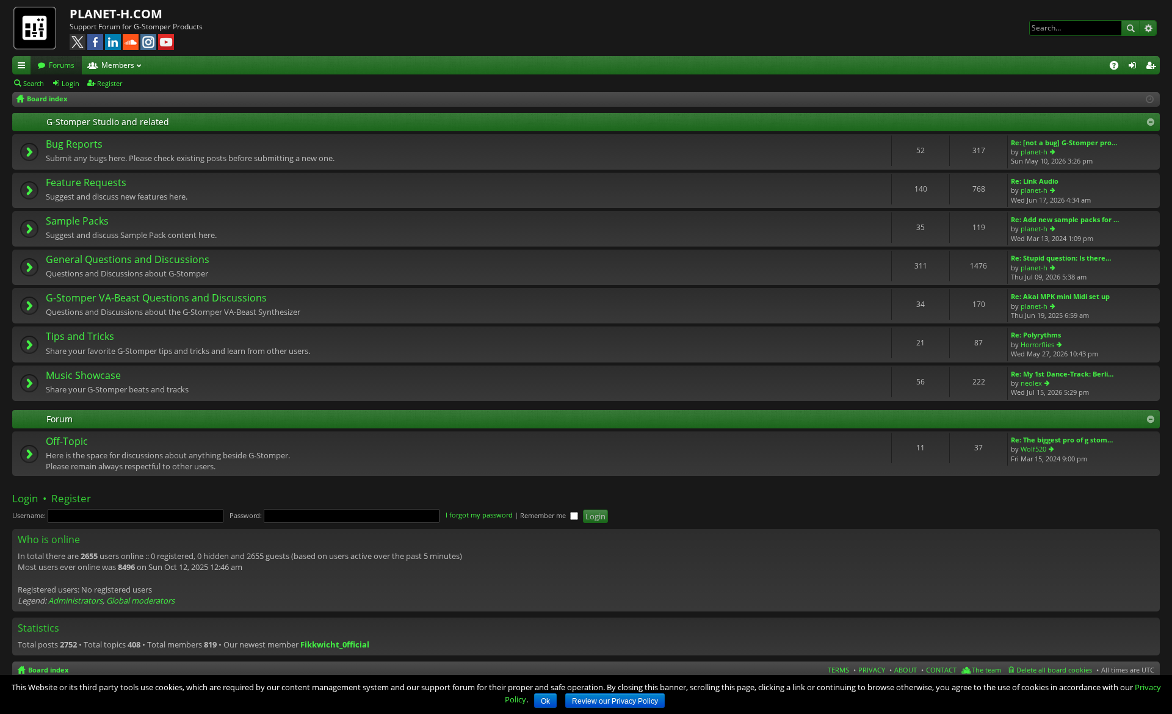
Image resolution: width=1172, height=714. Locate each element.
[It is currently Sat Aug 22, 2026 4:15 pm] (1150, 99)
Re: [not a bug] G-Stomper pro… (1064, 142)
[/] (41, 27)
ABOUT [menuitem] (905, 669)
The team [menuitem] (986, 669)
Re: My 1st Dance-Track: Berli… (1062, 373)
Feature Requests (86, 183)
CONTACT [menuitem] (941, 669)
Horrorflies (1037, 344)
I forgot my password (479, 515)
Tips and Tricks (80, 337)
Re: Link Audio (1034, 181)
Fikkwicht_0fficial (334, 644)
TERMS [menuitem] (838, 669)
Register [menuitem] (1153, 67)
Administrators (75, 600)
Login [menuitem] (1134, 67)
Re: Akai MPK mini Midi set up (1060, 296)
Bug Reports (74, 145)
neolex (1031, 383)
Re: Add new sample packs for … (1065, 219)
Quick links (24, 67)
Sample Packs (77, 221)
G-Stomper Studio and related (107, 122)
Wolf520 (1033, 448)
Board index (48, 669)
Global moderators (140, 600)
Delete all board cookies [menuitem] (1054, 669)
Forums (61, 65)
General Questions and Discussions (127, 260)
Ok (545, 701)
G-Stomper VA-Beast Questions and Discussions (156, 298)
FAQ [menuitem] (1118, 67)
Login (70, 83)
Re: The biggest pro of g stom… (1062, 439)
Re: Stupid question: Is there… (1061, 257)
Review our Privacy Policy (615, 701)
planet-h (1034, 151)
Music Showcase (83, 376)
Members (117, 65)
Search (1130, 28)
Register (109, 83)
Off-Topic (67, 442)
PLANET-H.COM (116, 13)
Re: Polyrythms (1036, 334)
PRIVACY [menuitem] (871, 669)
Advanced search (1148, 28)
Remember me (544, 515)
